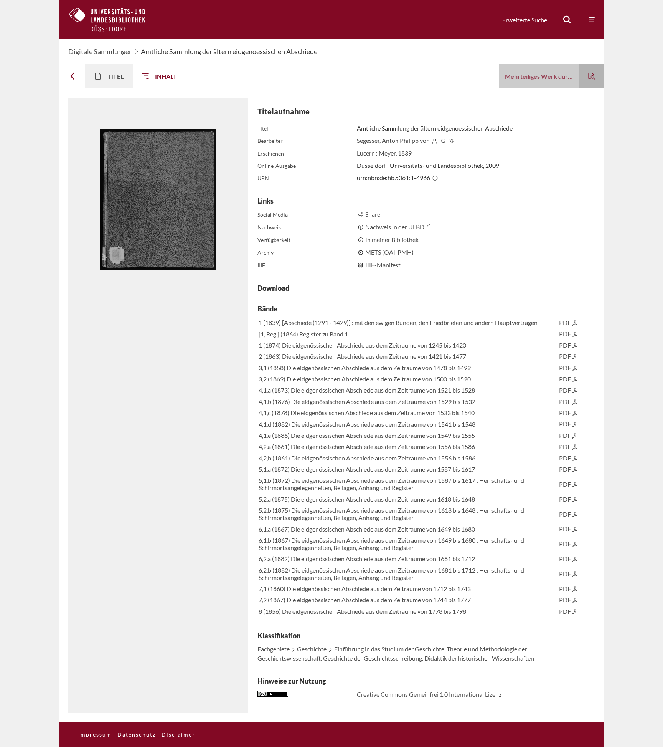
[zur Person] (435, 140)
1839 (405, 153)
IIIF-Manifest (383, 264)
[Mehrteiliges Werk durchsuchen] (591, 76)
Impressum (95, 734)
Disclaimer (178, 734)
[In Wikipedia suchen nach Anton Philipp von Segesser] (452, 140)
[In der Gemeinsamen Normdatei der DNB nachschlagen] (443, 140)
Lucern (366, 153)
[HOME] (113, 19)
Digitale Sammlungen (100, 51)
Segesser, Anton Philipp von (393, 140)
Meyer (387, 153)
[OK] (567, 19)
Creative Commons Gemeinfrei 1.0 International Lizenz (429, 694)
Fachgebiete (273, 649)
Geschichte (312, 649)
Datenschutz (136, 734)
